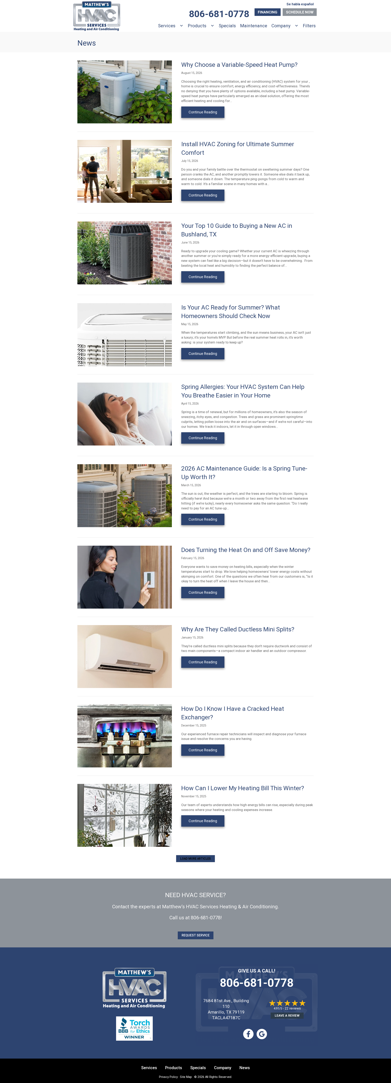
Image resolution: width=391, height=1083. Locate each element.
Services (166, 25)
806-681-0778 (206, 918)
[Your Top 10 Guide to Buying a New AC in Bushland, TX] (124, 253)
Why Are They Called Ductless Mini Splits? (237, 629)
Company (280, 25)
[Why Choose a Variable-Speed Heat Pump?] (124, 92)
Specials (227, 25)
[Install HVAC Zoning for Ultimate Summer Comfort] (124, 171)
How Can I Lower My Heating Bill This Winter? (242, 788)
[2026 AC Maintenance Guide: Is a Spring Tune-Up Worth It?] (124, 495)
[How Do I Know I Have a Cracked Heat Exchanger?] (124, 736)
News (244, 1067)
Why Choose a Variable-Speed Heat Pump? (239, 64)
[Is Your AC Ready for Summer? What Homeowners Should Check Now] (124, 334)
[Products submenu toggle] (212, 26)
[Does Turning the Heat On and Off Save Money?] (124, 577)
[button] (195, 858)
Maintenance (253, 25)
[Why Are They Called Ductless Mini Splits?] (124, 656)
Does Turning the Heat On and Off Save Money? (245, 549)
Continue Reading (206, 112)
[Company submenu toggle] (296, 26)
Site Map (186, 1077)
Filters (309, 25)
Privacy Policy (168, 1077)
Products (197, 25)
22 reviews (293, 1008)
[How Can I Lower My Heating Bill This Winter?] (124, 815)
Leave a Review (287, 1015)
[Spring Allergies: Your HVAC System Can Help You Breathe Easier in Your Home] (124, 414)
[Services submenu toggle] (181, 26)
